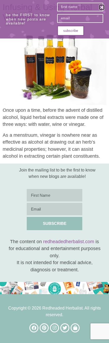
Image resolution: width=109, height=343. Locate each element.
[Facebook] (33, 327)
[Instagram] (54, 327)
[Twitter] (64, 327)
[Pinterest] (44, 327)
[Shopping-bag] (75, 327)
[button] (102, 7)
